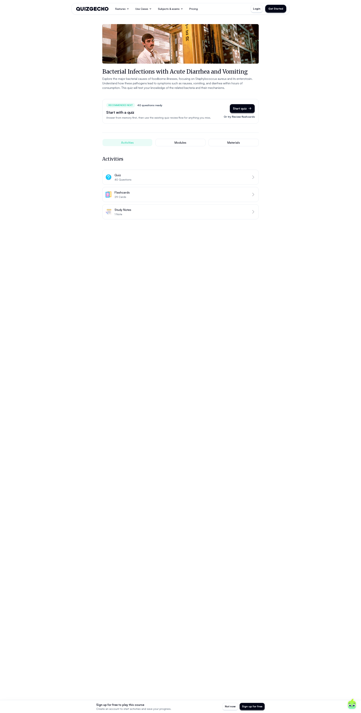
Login (256, 8)
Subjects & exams (169, 8)
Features (120, 8)
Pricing (193, 8)
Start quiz (240, 108)
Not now (230, 706)
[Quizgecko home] (92, 9)
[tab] (127, 142)
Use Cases (141, 8)
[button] (180, 177)
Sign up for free (252, 706)
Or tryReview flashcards (239, 116)
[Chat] (352, 704)
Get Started (275, 8)
